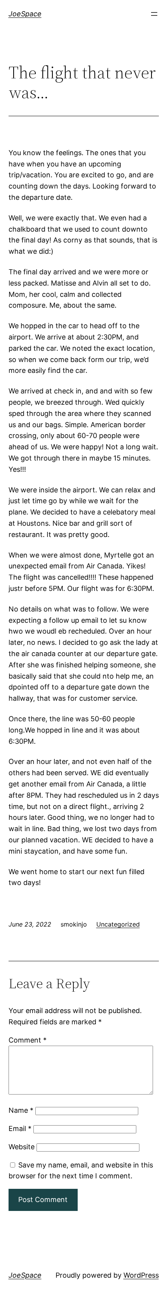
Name (21, 1110)
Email (20, 1128)
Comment (28, 1040)
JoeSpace (25, 14)
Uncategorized (118, 924)
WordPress (141, 1275)
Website (22, 1147)
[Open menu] (154, 14)
